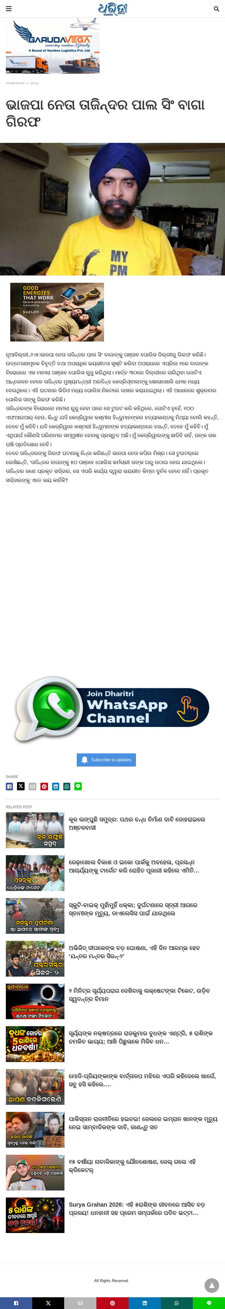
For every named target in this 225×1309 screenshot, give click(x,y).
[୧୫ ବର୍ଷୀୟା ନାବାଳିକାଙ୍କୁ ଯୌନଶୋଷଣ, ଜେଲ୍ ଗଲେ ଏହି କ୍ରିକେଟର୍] (35, 1172)
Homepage (15, 83)
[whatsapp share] (66, 786)
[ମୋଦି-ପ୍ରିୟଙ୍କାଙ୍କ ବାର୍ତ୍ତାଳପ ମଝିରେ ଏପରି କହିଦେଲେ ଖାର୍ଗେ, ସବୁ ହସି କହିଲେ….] (35, 1087)
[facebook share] (9, 786)
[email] (80, 1303)
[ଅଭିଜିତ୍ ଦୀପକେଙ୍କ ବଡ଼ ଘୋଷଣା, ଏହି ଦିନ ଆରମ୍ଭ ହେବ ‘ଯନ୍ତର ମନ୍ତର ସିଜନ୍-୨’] (35, 959)
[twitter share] (21, 786)
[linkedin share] (55, 786)
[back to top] (211, 1285)
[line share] (78, 786)
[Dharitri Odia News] (113, 9)
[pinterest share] (44, 786)
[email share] (32, 786)
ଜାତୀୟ (34, 83)
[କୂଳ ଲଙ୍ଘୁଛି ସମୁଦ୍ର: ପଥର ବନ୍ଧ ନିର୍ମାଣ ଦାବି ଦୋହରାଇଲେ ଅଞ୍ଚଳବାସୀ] (35, 830)
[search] (216, 9)
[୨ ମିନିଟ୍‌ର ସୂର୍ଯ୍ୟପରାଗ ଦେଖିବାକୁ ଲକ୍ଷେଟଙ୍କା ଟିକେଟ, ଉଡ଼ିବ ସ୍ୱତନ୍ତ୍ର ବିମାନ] (35, 1001)
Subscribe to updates (111, 759)
